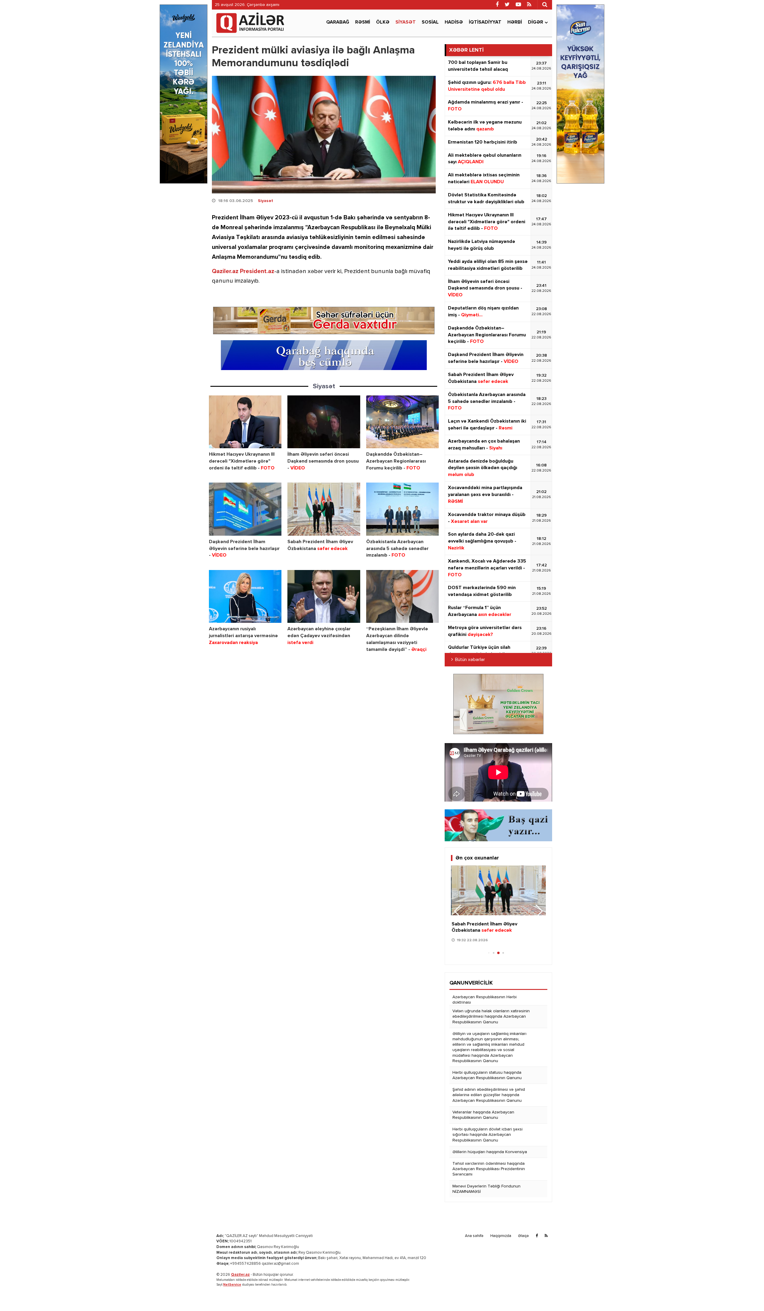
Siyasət (405, 22)
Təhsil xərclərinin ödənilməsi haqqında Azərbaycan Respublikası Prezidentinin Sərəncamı (488, 1168)
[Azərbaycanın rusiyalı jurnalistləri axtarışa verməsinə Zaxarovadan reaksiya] (245, 596)
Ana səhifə (474, 1236)
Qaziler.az (225, 271)
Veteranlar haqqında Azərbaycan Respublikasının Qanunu (483, 1115)
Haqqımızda (500, 1236)
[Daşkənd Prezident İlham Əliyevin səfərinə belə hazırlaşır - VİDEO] (245, 509)
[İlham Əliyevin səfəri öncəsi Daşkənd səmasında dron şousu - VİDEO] (323, 421)
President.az (257, 271)
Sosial (430, 22)
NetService (232, 1284)
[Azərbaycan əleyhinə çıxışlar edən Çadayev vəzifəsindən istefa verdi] (323, 596)
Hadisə (454, 22)
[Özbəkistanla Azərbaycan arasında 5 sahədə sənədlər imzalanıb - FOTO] (402, 509)
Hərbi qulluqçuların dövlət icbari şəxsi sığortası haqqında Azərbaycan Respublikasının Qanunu (487, 1134)
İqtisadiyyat (485, 22)
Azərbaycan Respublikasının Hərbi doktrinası (484, 1000)
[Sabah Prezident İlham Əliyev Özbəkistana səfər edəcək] (323, 509)
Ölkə (382, 22)
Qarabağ (337, 22)
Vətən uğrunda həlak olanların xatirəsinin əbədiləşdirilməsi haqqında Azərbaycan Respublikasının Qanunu (491, 1016)
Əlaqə (523, 1236)
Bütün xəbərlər (470, 659)
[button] (539, 911)
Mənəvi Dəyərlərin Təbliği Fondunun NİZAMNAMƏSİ (486, 1189)
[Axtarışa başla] (544, 4)
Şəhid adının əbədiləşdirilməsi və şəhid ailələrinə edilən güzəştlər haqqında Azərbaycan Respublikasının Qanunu (488, 1094)
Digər (535, 22)
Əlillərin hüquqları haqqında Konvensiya (489, 1152)
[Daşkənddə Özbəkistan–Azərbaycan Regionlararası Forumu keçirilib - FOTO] (402, 421)
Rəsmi (362, 22)
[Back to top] (747, 1294)
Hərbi (514, 22)
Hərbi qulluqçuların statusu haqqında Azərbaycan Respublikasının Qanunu (487, 1075)
